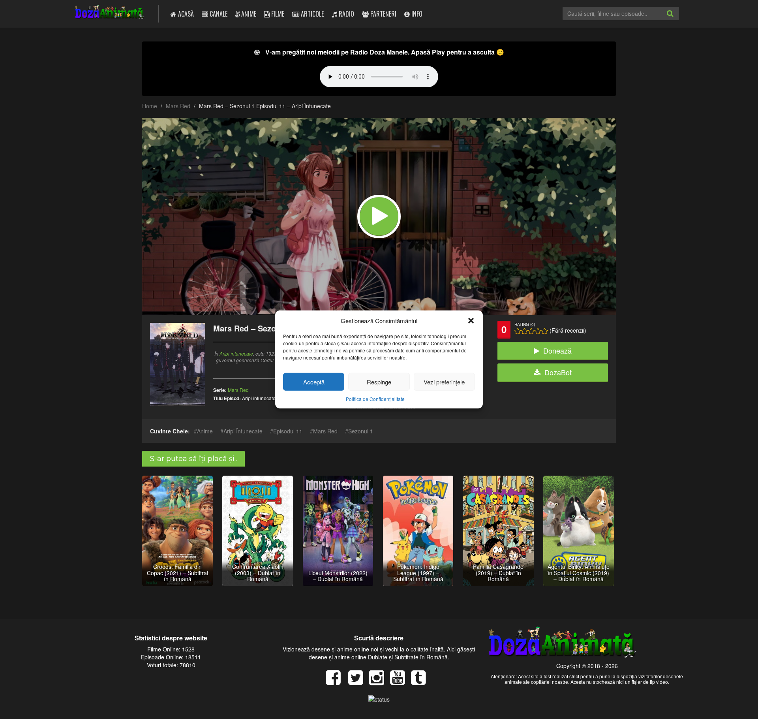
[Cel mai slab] (517, 331)
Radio (345, 14)
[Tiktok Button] (421, 681)
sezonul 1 (360, 431)
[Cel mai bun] (544, 331)
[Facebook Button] (336, 681)
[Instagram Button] (379, 681)
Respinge (379, 382)
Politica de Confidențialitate (375, 398)
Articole (311, 14)
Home (149, 106)
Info (416, 14)
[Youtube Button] (400, 681)
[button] (471, 320)
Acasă (185, 14)
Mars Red (178, 106)
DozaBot (558, 372)
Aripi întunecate (236, 353)
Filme (277, 14)
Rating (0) (524, 324)
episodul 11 (287, 431)
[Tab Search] (678, 19)
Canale (217, 14)
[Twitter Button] (358, 681)
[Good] (531, 331)
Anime (248, 14)
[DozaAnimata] (110, 13)
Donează (557, 350)
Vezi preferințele (444, 382)
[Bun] (524, 331)
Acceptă (314, 382)
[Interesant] (538, 331)
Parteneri (382, 14)
